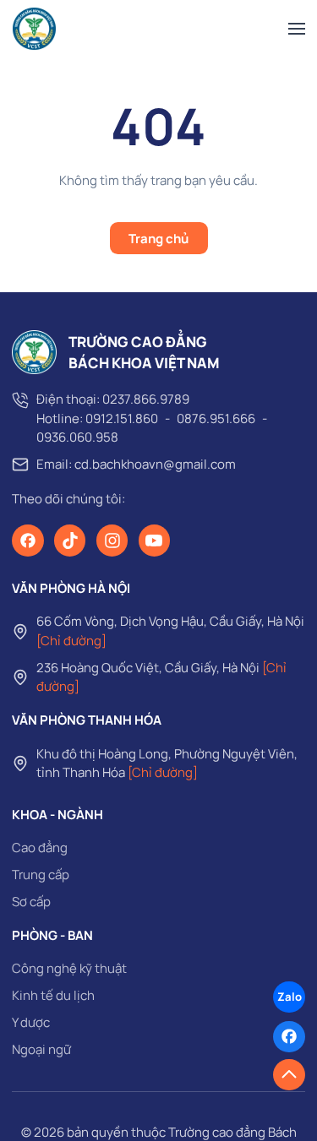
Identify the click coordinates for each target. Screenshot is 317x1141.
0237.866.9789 (145, 399)
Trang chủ (158, 238)
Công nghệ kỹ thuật (69, 968)
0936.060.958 (77, 437)
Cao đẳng (40, 847)
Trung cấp (40, 874)
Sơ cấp (31, 901)
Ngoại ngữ (41, 1049)
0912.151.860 (121, 418)
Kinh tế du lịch (53, 995)
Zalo (289, 996)
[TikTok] (70, 540)
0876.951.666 (216, 418)
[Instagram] (112, 540)
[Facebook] (28, 540)
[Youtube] (155, 540)
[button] (296, 29)
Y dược (31, 1022)
